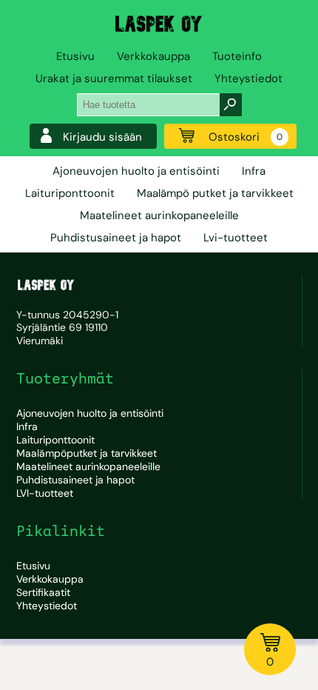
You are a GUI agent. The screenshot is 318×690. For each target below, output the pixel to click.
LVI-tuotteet (44, 493)
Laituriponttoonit (70, 193)
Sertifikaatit (43, 592)
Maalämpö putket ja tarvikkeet (215, 193)
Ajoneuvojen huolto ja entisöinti (136, 171)
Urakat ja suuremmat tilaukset (113, 78)
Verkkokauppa (153, 56)
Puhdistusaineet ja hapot (115, 237)
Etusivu (75, 56)
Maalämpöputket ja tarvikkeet (86, 453)
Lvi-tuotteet (235, 237)
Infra (253, 171)
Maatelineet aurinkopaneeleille (159, 215)
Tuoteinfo (237, 56)
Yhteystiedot (248, 78)
